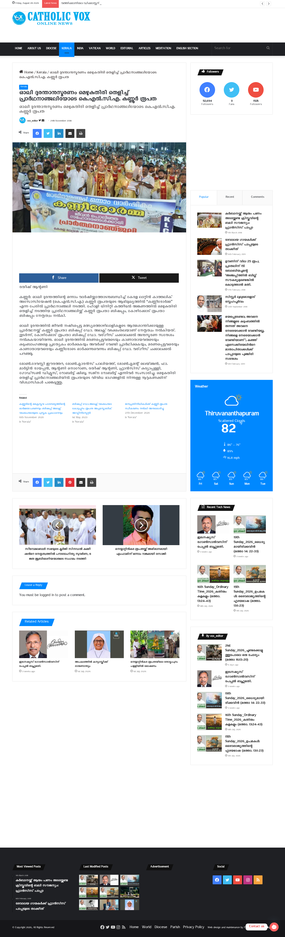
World (110, 49)
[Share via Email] (69, 133)
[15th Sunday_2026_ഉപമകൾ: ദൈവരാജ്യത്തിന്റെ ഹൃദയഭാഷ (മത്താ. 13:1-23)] (250, 574)
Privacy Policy (193, 928)
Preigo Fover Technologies (258, 928)
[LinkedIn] (59, 133)
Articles (144, 49)
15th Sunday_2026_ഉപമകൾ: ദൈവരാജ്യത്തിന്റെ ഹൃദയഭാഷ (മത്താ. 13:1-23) (249, 597)
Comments (257, 197)
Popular (204, 197)
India (80, 49)
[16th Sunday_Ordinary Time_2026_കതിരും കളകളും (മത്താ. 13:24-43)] (213, 574)
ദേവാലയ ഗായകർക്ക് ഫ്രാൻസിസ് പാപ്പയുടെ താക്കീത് (241, 245)
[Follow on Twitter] (40, 121)
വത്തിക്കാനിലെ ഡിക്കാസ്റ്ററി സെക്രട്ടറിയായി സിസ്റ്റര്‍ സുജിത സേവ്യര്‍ (108, 4)
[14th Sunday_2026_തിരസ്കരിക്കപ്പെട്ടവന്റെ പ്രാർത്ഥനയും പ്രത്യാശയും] (88, 904)
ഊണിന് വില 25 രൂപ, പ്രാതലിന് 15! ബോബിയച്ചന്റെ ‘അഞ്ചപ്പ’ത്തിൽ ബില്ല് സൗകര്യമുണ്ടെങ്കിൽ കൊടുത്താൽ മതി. (242, 274)
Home (18, 49)
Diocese (51, 49)
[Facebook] (37, 133)
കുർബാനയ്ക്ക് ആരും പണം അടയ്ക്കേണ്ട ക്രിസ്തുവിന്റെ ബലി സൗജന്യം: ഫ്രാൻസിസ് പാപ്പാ (243, 221)
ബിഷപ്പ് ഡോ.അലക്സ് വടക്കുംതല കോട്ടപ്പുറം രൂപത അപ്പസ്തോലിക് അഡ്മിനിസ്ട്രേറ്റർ (92, 409)
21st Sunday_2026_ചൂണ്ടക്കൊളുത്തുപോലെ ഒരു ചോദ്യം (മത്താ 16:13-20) (244, 653)
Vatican (94, 49)
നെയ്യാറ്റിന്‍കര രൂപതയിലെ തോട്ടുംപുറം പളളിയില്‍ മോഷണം (154, 664)
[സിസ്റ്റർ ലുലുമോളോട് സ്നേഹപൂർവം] (209, 303)
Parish (175, 928)
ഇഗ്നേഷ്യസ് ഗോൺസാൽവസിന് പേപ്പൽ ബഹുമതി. (39, 664)
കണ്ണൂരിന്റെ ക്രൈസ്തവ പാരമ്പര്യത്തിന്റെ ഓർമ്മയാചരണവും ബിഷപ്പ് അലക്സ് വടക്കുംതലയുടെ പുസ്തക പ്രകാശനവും (42, 409)
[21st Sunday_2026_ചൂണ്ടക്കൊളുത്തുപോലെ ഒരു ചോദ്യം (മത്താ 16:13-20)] (209, 652)
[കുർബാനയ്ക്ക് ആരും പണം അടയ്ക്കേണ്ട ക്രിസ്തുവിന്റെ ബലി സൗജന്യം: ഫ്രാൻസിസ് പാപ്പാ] (209, 220)
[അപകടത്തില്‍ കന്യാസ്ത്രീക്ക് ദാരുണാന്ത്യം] (99, 644)
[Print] (80, 133)
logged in (47, 596)
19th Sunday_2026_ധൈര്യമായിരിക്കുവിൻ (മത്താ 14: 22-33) (249, 545)
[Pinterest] (69, 482)
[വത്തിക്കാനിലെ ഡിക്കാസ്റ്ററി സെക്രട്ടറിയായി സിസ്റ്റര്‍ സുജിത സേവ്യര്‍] (109, 904)
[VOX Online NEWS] (53, 18)
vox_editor (32, 121)
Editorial (126, 49)
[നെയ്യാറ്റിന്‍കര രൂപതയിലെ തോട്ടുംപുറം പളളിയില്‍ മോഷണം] (154, 644)
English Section (187, 49)
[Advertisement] (187, 25)
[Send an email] (43, 121)
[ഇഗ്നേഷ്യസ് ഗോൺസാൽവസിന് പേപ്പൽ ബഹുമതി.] (43, 644)
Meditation (163, 49)
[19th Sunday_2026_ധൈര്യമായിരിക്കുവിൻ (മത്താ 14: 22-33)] (250, 524)
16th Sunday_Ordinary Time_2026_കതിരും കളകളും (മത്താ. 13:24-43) (212, 594)
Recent (230, 197)
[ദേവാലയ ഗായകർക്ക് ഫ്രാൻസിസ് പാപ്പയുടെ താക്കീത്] (209, 246)
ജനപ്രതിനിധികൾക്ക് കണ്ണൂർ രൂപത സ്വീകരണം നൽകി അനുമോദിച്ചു (146, 407)
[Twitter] (48, 133)
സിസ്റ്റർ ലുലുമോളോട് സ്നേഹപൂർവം (240, 300)
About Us (34, 49)
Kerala (67, 49)
